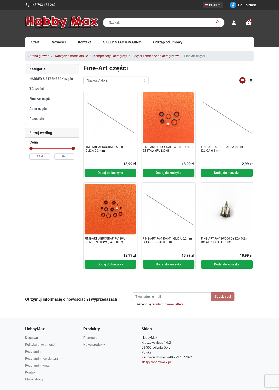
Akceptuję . (160, 304)
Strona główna (38, 56)
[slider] (31, 148)
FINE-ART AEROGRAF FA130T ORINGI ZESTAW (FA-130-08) (168, 148)
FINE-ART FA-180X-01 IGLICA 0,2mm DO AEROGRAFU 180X (167, 240)
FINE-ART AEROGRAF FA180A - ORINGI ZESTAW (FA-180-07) (105, 240)
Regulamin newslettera (41, 358)
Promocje (90, 338)
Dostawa (31, 338)
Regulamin (33, 352)
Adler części (38, 109)
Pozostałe (36, 119)
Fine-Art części (40, 99)
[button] (248, 22)
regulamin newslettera (168, 304)
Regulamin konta (37, 365)
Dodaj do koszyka (110, 173)
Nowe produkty (94, 345)
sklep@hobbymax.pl (156, 362)
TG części (36, 89)
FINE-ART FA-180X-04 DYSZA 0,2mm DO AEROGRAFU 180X (225, 240)
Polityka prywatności (40, 345)
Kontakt (30, 372)
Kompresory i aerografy (110, 56)
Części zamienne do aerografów (156, 56)
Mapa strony (34, 379)
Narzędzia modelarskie (71, 56)
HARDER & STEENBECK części (51, 79)
